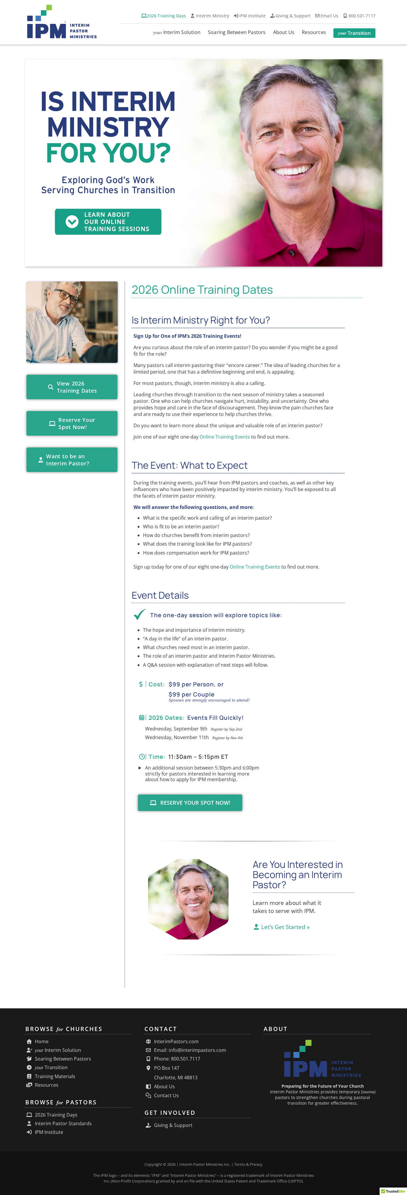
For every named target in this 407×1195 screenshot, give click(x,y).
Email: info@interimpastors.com (189, 1050)
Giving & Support (172, 1125)
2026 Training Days (55, 1115)
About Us (164, 1086)
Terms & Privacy (248, 1164)
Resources (46, 1085)
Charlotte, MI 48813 (175, 1077)
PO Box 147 (166, 1068)
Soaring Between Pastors (62, 1059)
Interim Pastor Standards (63, 1123)
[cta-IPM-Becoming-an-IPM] (188, 861)
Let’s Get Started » (285, 927)
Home (41, 1041)
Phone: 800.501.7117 (176, 1059)
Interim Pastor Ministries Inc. (204, 1164)
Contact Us (166, 1095)
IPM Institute (48, 1132)
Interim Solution (58, 1050)
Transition (51, 1067)
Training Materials (54, 1076)
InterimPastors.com (176, 1041)
